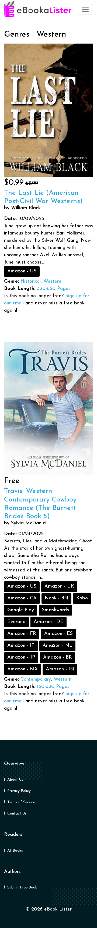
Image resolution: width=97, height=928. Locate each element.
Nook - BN (56, 598)
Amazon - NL (57, 645)
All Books (15, 851)
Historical (30, 281)
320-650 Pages (54, 288)
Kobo (82, 598)
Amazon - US (21, 271)
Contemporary (35, 679)
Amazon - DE (48, 622)
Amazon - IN (60, 669)
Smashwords (55, 610)
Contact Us (17, 814)
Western (52, 281)
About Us (15, 780)
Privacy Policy (19, 791)
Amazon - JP (21, 657)
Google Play (20, 610)
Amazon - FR (21, 633)
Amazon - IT (20, 645)
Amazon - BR (57, 657)
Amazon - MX (22, 669)
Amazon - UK (59, 586)
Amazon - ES (58, 633)
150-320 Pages (53, 686)
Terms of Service (21, 802)
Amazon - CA (22, 598)
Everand (16, 622)
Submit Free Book (22, 888)
